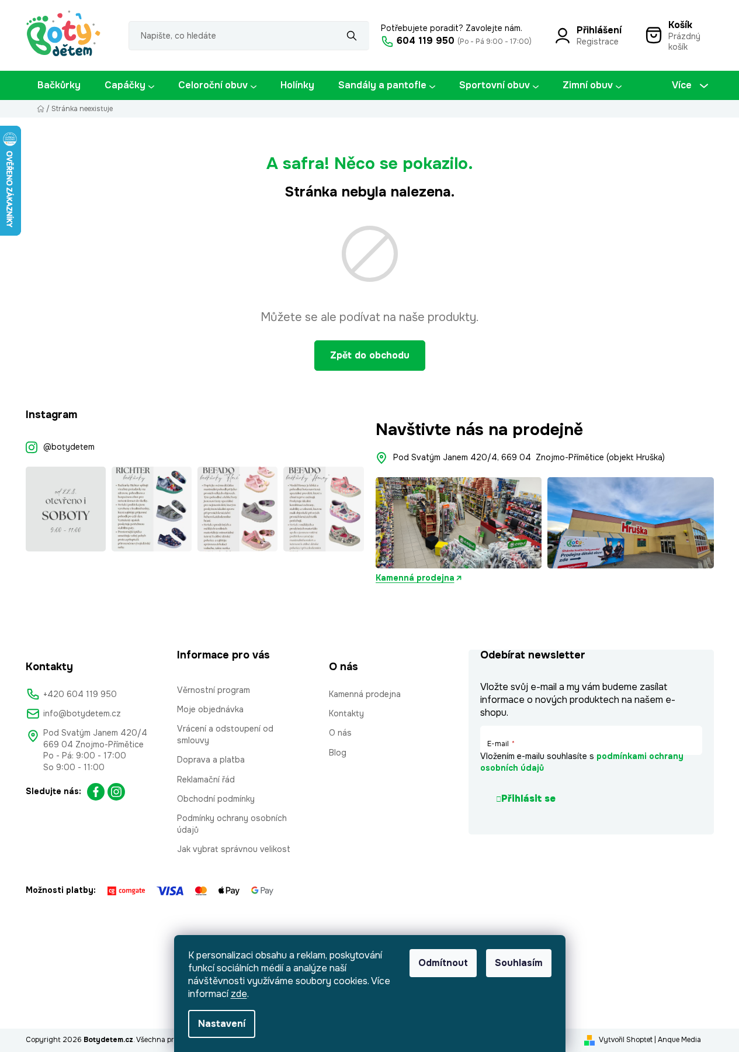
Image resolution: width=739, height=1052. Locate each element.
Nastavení (221, 1023)
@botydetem (69, 447)
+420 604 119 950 (80, 694)
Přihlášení (599, 30)
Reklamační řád (206, 779)
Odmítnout (443, 963)
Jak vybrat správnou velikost (233, 849)
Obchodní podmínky (216, 799)
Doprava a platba (211, 759)
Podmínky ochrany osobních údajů (232, 823)
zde (239, 994)
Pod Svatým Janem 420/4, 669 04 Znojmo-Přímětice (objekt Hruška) (529, 457)
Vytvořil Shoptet (626, 1039)
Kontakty (346, 713)
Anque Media (679, 1039)
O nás (340, 732)
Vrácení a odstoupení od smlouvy (225, 734)
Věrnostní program (213, 690)
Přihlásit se (528, 798)
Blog (337, 752)
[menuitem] (59, 85)
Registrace (598, 41)
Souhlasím (519, 963)
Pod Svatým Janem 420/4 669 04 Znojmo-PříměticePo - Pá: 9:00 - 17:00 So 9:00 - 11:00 (95, 749)
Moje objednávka (210, 709)
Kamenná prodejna (415, 577)
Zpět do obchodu (370, 355)
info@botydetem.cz (82, 713)
